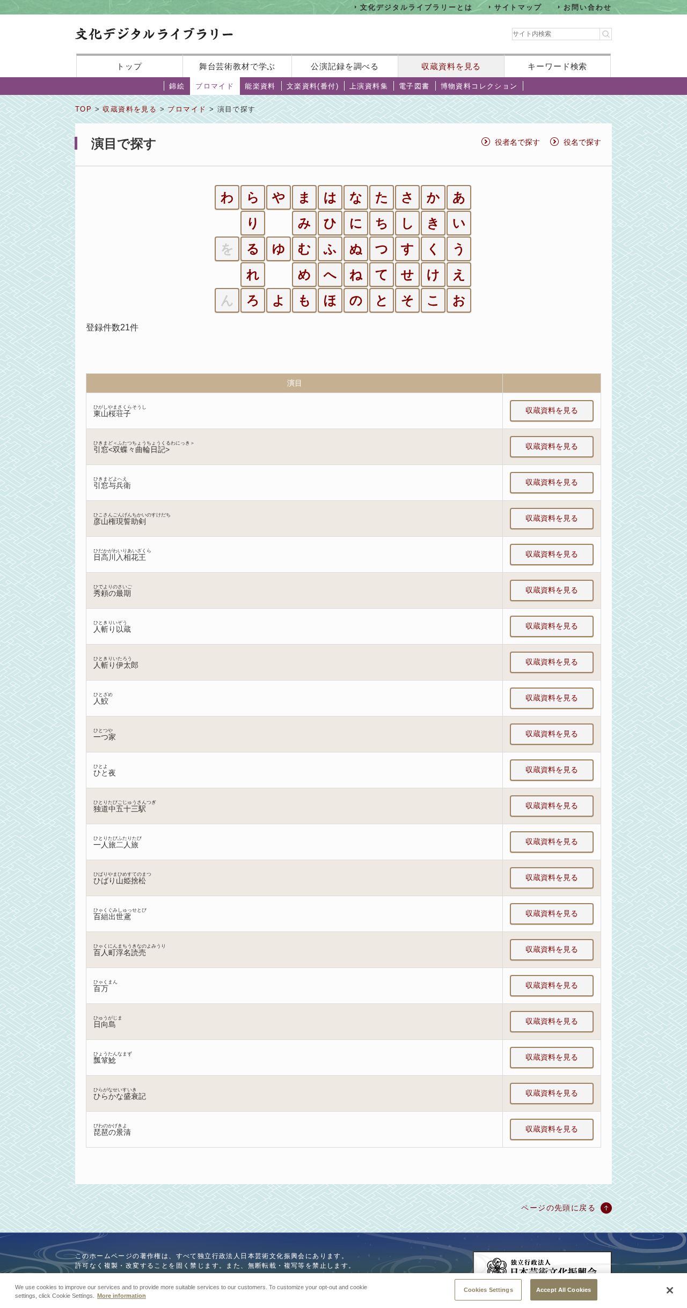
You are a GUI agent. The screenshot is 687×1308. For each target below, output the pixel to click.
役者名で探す (517, 142)
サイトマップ (518, 7)
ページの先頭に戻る (558, 1207)
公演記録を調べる (345, 66)
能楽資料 (260, 86)
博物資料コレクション (479, 86)
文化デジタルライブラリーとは (416, 7)
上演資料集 (368, 86)
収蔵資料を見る (451, 66)
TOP (83, 109)
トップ (129, 66)
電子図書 (414, 86)
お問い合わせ (588, 7)
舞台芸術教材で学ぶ (237, 66)
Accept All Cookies (563, 1289)
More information (121, 1296)
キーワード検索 (557, 66)
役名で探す (582, 142)
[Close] (670, 1290)
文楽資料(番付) (313, 86)
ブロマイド (214, 86)
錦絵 (177, 86)
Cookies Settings (488, 1289)
